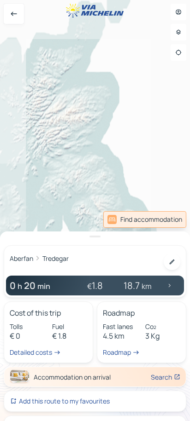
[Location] (178, 52)
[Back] (14, 14)
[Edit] (172, 262)
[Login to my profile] (178, 12)
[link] (144, 219)
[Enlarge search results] (95, 236)
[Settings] (178, 32)
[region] (95, 210)
